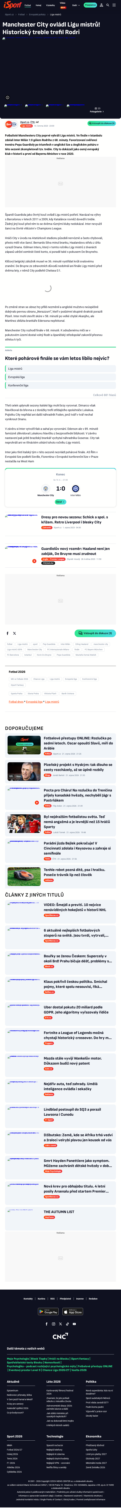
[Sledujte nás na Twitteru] (60, 1323)
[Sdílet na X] (14, 633)
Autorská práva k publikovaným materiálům (36, 1492)
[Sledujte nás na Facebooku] (46, 1323)
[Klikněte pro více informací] (7, 97)
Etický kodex (69, 1499)
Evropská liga (34, 701)
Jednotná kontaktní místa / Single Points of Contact (39, 1499)
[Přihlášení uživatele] (101, 5)
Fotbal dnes (16, 701)
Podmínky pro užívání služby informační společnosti (80, 1492)
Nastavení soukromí (73, 1496)
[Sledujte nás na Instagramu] (53, 1323)
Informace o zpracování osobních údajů (35, 1496)
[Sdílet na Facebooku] (7, 633)
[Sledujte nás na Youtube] (74, 1323)
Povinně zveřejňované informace (90, 1499)
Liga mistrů (52, 701)
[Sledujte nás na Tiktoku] (67, 1323)
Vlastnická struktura (93, 1496)
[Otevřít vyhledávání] (108, 5)
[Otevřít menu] (114, 5)
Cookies (58, 1496)
